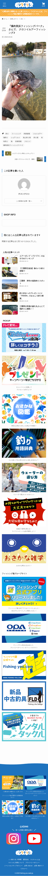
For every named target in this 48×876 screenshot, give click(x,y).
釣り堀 (36, 137)
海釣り (5, 137)
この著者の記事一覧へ (24, 201)
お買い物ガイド (39, 865)
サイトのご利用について (16, 862)
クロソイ (27, 141)
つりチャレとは (35, 859)
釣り (7, 133)
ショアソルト (15, 137)
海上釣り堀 (27, 137)
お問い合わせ (28, 865)
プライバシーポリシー (32, 862)
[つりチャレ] (24, 4)
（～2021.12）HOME (15, 859)
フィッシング (16, 133)
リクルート (24, 868)
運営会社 (26, 859)
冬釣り (5, 141)
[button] (4, 4)
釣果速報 (27, 133)
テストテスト (24, 194)
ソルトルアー (37, 133)
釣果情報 (18, 141)
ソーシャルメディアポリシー (13, 865)
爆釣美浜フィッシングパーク (13, 145)
